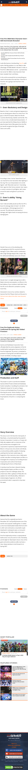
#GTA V (11, 5)
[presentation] (5, 305)
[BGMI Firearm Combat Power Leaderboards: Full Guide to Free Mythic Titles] (6, 689)
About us (14, 743)
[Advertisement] (14, 22)
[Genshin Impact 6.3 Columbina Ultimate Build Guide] (6, 683)
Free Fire (21, 63)
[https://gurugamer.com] (14, 735)
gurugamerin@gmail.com (14, 740)
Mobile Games (22, 43)
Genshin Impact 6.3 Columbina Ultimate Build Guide (18, 682)
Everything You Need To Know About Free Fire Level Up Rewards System (13, 59)
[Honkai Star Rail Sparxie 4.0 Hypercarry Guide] (6, 676)
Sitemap (14, 747)
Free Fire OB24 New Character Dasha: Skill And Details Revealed (12, 53)
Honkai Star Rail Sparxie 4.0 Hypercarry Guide (18, 674)
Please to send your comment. (11, 311)
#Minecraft (6, 5)
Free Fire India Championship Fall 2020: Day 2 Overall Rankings (12, 56)
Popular (25, 308)
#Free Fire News (18, 305)
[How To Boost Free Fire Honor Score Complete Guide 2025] (6, 696)
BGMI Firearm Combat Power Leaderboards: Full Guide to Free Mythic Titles (18, 689)
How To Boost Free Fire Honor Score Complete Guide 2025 (18, 695)
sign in (7, 311)
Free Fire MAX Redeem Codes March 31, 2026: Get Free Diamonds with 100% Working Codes (19, 668)
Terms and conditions (14, 745)
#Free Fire (17, 5)
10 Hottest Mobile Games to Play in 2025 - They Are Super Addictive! (13, 656)
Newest (20, 308)
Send (24, 315)
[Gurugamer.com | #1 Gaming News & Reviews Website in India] (14, 2)
